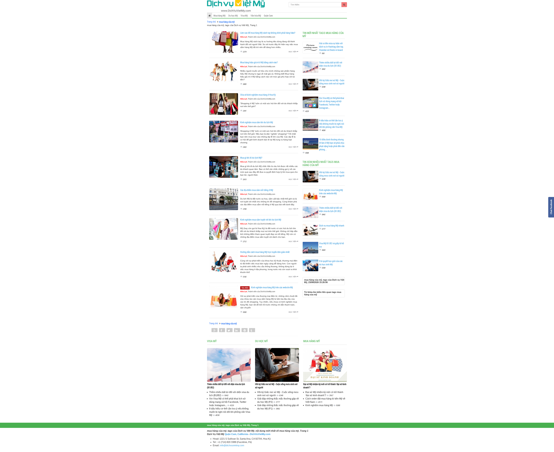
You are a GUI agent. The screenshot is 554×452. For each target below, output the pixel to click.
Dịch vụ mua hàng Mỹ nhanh (331, 225)
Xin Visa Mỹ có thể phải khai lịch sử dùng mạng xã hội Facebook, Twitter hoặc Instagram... (331, 102)
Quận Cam (268, 15)
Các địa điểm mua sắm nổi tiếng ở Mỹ (256, 189)
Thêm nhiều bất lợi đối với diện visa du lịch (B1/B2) (330, 64)
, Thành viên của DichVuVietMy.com (257, 37)
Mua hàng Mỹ (219, 15)
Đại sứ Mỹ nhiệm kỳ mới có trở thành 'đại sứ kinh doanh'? (324, 386)
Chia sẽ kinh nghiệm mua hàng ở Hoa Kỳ (258, 94)
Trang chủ (211, 21)
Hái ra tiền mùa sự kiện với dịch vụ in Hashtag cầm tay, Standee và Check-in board (331, 46)
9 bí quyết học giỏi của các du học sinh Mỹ (331, 263)
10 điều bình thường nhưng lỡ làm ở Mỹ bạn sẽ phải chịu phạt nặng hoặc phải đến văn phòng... (332, 144)
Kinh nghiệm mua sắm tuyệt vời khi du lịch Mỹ (260, 219)
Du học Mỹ (233, 15)
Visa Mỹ (244, 15)
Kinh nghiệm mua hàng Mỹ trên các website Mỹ (272, 287)
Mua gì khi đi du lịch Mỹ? (251, 157)
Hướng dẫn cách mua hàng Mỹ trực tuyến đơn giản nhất (265, 251)
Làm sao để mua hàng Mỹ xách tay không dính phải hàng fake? (267, 32)
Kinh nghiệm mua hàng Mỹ (319, 405)
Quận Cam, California (236, 434)
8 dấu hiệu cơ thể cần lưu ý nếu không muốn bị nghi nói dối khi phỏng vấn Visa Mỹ (331, 124)
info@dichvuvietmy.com (232, 445)
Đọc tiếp (293, 52)
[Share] (214, 330)
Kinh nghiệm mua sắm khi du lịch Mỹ (256, 122)
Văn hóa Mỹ (256, 15)
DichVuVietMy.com (260, 434)
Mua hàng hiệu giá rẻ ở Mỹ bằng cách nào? (259, 62)
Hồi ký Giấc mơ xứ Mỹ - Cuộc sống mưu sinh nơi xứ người (331, 82)
